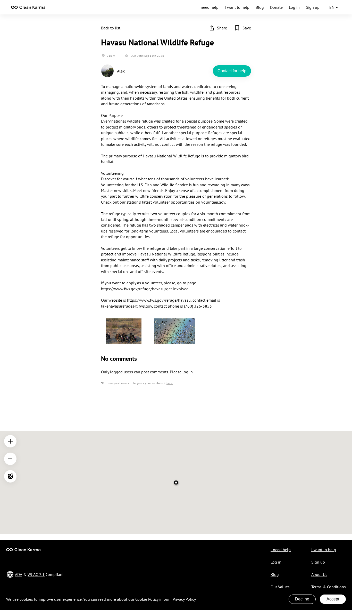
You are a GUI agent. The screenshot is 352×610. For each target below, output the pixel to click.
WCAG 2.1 (36, 574)
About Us (319, 574)
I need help (208, 7)
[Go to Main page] (23, 550)
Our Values (280, 586)
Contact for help (231, 71)
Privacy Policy (184, 599)
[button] (123, 332)
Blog (260, 7)
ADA (18, 574)
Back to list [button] (110, 27)
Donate (276, 7)
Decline (302, 599)
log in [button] (187, 371)
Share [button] (222, 27)
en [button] (331, 7)
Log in (294, 7)
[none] (28, 7)
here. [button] (169, 383)
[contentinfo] (28, 7)
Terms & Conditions (328, 586)
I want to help (237, 7)
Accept (332, 599)
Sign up (313, 7)
